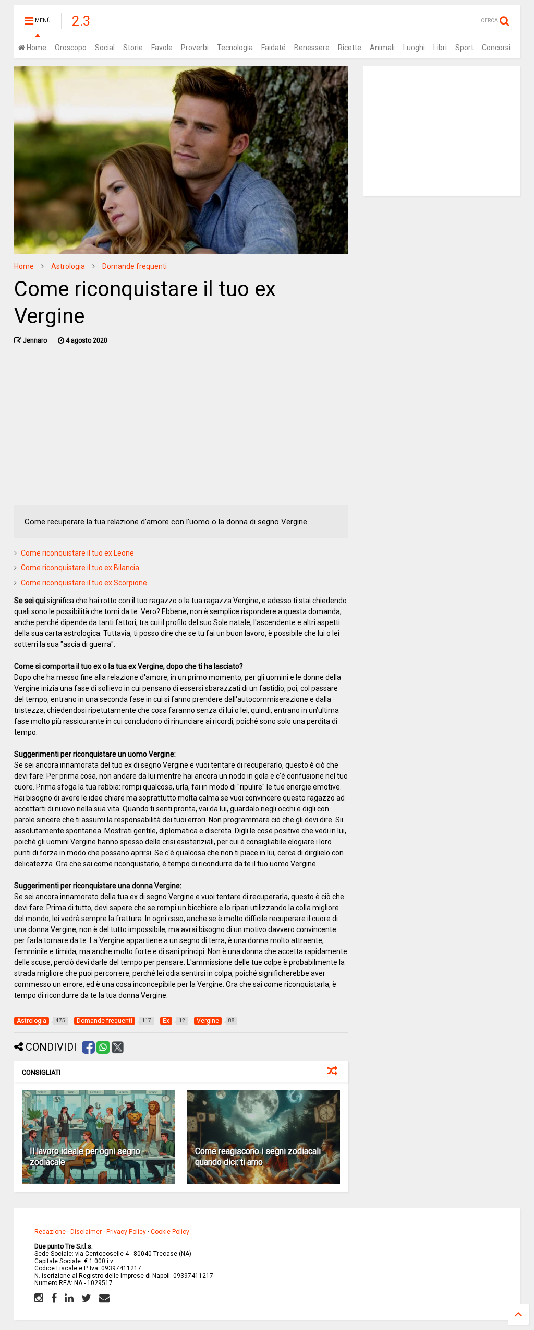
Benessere (312, 47)
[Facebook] (54, 1298)
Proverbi (195, 47)
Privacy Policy (126, 1231)
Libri (440, 47)
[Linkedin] (69, 1298)
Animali (382, 47)
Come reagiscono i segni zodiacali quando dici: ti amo (258, 1156)
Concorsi (496, 47)
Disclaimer (86, 1231)
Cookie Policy (170, 1231)
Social (105, 47)
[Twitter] (86, 1298)
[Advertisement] (181, 432)
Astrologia (68, 266)
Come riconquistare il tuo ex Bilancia (80, 567)
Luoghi (414, 47)
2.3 (81, 21)
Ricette (349, 47)
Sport (464, 47)
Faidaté (273, 47)
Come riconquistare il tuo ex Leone (77, 553)
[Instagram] (38, 1298)
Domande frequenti (134, 266)
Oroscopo (71, 47)
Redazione (50, 1231)
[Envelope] (104, 1298)
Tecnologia (235, 47)
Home (35, 47)
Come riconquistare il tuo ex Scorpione (84, 583)
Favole (162, 47)
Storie (133, 47)
